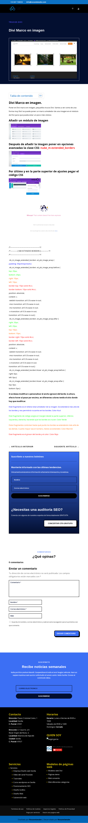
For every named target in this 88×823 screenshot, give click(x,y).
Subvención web (20, 797)
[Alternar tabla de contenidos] (39, 95)
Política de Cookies (33, 809)
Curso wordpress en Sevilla (24, 782)
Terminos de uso (17, 809)
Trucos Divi (15, 22)
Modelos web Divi (55, 771)
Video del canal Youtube (23, 774)
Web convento (54, 778)
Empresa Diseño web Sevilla (24, 771)
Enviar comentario (66, 633)
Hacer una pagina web (51, 812)
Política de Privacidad (67, 809)
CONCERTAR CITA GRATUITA (60, 523)
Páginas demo (54, 774)
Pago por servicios (33, 812)
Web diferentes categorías (58, 782)
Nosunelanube (35, 819)
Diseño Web (18, 793)
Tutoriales (17, 778)
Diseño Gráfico (19, 790)
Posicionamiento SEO (21, 786)
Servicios (13, 768)
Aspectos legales (49, 809)
